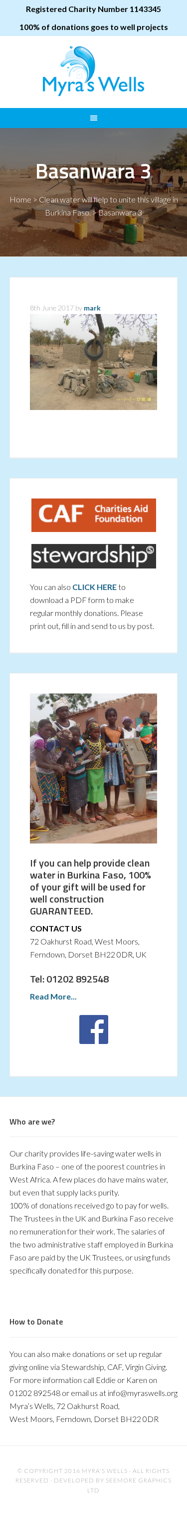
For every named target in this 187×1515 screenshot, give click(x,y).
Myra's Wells (93, 71)
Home (20, 199)
